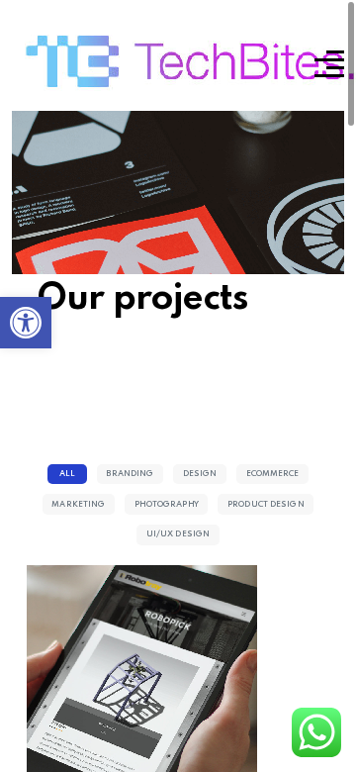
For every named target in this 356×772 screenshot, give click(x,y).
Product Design (266, 505)
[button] (25, 322)
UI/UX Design (178, 534)
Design (200, 474)
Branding (129, 474)
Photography (166, 505)
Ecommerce (273, 474)
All (67, 474)
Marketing (78, 505)
